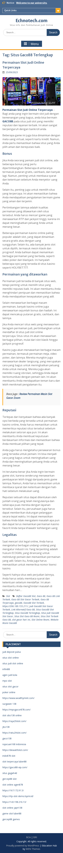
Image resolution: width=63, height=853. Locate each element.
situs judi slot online (12, 663)
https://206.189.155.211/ (15, 606)
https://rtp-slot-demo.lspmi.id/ (17, 796)
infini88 (6, 669)
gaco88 (18, 602)
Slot (8, 596)
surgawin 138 (9, 703)
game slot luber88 (11, 813)
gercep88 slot (9, 778)
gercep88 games (11, 819)
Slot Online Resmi (40, 619)
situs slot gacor (10, 686)
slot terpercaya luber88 (14, 761)
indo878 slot (8, 755)
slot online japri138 (12, 807)
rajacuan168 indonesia (14, 744)
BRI (35, 837)
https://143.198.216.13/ (14, 801)
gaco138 (6, 738)
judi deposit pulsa (11, 651)
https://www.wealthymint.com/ (18, 698)
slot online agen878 (12, 784)
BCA (28, 837)
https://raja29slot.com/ (14, 721)
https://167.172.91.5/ (13, 790)
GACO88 (7, 121)
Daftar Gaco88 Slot (26, 596)
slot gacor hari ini (21, 619)
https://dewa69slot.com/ (15, 750)
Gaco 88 (41, 596)
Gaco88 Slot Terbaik (33, 602)
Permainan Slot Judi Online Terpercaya (27, 110)
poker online (8, 692)
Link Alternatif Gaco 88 (23, 609)
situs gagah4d (9, 773)
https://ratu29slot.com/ (14, 732)
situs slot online (10, 657)
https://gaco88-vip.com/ (14, 767)
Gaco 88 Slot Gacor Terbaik (25, 599)
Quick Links (10, 10)
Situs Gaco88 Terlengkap (27, 612)
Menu (35, 44)
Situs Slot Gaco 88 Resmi (26, 616)
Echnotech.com (31, 20)
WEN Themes (33, 848)
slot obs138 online (12, 715)
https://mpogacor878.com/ (16, 709)
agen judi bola (9, 674)
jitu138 (6, 726)
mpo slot (7, 680)
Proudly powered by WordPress (22, 845)
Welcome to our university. (31, 2)
